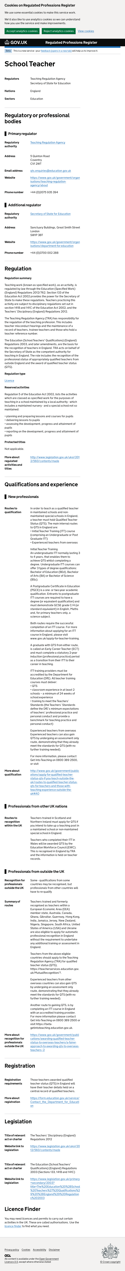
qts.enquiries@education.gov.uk (50, 170)
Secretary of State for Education (50, 214)
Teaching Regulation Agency (47, 142)
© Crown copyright (110, 1261)
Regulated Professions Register (71, 42)
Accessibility (39, 1249)
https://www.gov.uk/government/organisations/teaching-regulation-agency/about (55, 181)
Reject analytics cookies (59, 31)
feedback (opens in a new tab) (56, 50)
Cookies (26, 1249)
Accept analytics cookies (22, 31)
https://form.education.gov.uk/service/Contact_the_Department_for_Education (54, 1101)
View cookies (86, 31)
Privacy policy (12, 1249)
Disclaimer (54, 1249)
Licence (9, 380)
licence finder (13, 1226)
